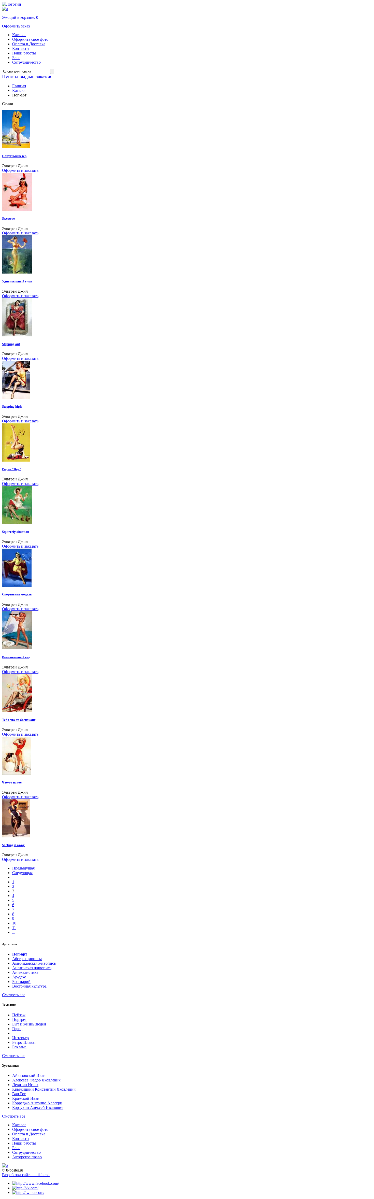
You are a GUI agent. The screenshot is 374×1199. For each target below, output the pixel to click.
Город (17, 1028)
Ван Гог (19, 1094)
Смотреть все (13, 995)
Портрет (19, 1019)
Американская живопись (34, 963)
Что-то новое (12, 782)
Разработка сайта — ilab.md (26, 1175)
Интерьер (20, 1038)
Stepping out (11, 344)
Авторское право (27, 1157)
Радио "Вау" (11, 469)
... (13, 932)
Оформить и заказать (20, 170)
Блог (16, 57)
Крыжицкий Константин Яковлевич (44, 1089)
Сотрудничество (26, 62)
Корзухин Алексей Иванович (37, 1107)
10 (14, 923)
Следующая (22, 872)
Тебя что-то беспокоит (18, 720)
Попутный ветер (14, 156)
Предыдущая (23, 868)
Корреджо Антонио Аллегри (37, 1103)
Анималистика (25, 972)
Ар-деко (19, 977)
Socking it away (13, 845)
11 (14, 927)
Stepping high (12, 406)
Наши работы (24, 53)
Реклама (19, 1047)
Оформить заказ (16, 26)
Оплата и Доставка (28, 44)
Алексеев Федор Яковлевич (36, 1080)
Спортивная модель (17, 594)
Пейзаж (18, 1015)
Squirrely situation (15, 532)
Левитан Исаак (25, 1084)
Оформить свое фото (30, 39)
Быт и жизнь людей (29, 1024)
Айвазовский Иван (29, 1075)
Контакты (20, 48)
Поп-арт (19, 954)
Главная (19, 86)
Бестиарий (21, 981)
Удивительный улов (17, 281)
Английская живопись (31, 968)
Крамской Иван (25, 1098)
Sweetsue (8, 218)
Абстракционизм (27, 959)
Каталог (19, 35)
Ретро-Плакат (24, 1042)
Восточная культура (29, 986)
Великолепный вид (16, 657)
